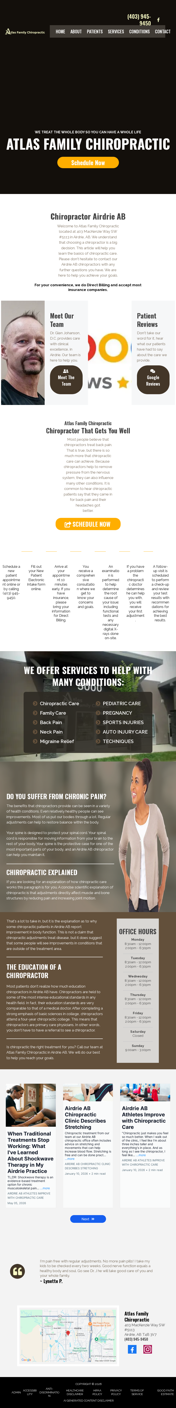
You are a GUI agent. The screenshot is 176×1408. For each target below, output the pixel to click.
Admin (16, 1392)
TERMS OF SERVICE (137, 1392)
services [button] (116, 31)
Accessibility (30, 1392)
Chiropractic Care (59, 703)
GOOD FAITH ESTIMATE (165, 1392)
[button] (30, 1145)
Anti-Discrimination (49, 1392)
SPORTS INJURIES (123, 722)
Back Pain (51, 722)
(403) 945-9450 (139, 19)
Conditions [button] (139, 31)
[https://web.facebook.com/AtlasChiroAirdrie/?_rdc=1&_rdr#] (158, 20)
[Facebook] (132, 1349)
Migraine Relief (57, 741)
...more (45, 1188)
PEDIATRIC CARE (122, 703)
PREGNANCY (117, 713)
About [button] (76, 31)
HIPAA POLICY (97, 1392)
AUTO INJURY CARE (125, 732)
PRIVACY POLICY (116, 1392)
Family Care (53, 713)
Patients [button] (95, 31)
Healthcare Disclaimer (75, 1392)
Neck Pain (51, 732)
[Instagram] (147, 1349)
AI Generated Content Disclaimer (89, 1400)
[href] (68, 1336)
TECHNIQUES (118, 741)
